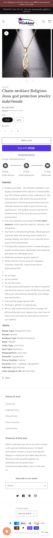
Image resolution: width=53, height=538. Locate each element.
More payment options (26, 155)
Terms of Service (12, 422)
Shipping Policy (12, 410)
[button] (3, 22)
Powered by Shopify (33, 533)
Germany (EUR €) (24, 513)
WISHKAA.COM (23, 533)
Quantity (5, 126)
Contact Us (10, 404)
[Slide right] (33, 81)
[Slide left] (20, 81)
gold (19, 120)
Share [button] (7, 378)
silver (7, 120)
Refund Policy (11, 416)
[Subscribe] (45, 486)
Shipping (5, 110)
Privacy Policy (11, 428)
